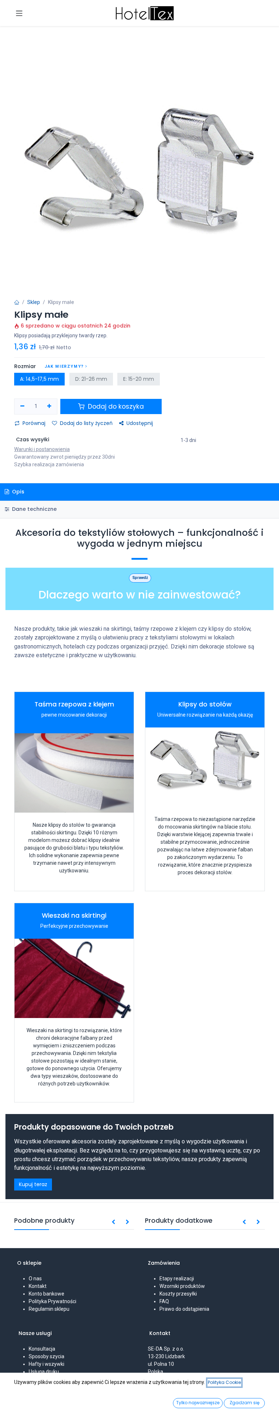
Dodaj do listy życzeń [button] (86, 423)
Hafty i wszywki (46, 1364)
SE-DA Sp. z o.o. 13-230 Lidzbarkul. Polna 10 (166, 1356)
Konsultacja (42, 1349)
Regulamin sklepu (49, 1309)
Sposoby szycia (46, 1356)
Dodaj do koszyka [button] (115, 406)
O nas (35, 1278)
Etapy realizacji (176, 1278)
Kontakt (37, 1286)
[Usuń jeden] (22, 406)
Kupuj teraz (33, 1184)
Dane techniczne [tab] (34, 509)
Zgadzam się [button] (244, 1403)
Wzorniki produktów (182, 1286)
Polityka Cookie (224, 1382)
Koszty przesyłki (178, 1294)
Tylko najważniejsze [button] (197, 1403)
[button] (113, 1222)
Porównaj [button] (34, 423)
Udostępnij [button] (139, 423)
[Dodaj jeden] (49, 406)
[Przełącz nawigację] (19, 13)
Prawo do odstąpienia (184, 1309)
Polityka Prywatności (52, 1301)
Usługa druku (44, 1372)
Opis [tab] (17, 491)
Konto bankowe (46, 1294)
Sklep (33, 302)
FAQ (164, 1301)
